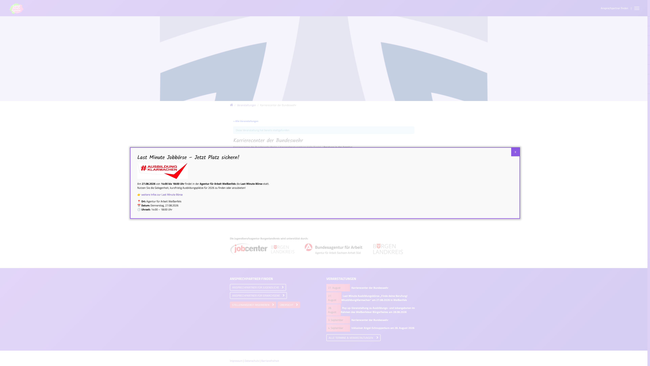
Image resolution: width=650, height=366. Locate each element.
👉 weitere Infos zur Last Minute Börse (160, 194)
